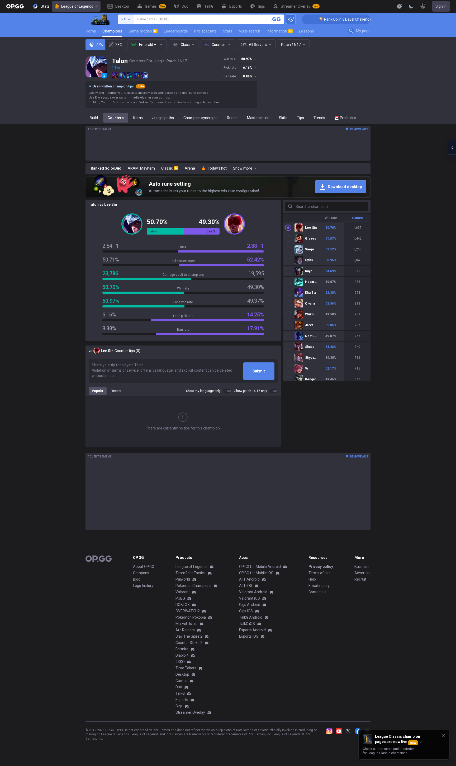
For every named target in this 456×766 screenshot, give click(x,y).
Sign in (440, 6)
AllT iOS (245, 585)
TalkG (180, 693)
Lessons (306, 31)
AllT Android (249, 579)
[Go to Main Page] (15, 6)
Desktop (182, 674)
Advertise (362, 573)
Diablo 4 (182, 655)
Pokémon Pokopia (190, 617)
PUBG (180, 598)
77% (99, 45)
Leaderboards (176, 31)
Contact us (317, 592)
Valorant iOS (249, 598)
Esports (181, 700)
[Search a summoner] (276, 19)
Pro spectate (205, 31)
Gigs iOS (246, 611)
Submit (259, 371)
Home (91, 31)
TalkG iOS (247, 624)
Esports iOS (248, 636)
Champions (112, 31)
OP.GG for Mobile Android (260, 566)
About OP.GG (143, 566)
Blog (136, 579)
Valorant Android (253, 592)
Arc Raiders (185, 630)
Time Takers (185, 668)
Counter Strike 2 (188, 643)
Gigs (179, 706)
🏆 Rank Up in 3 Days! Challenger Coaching (330, 19)
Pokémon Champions (193, 585)
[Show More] (399, 6)
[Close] (443, 735)
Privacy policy (320, 566)
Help (312, 579)
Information (279, 31)
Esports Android (252, 630)
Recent (116, 391)
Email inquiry (319, 585)
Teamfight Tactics (190, 573)
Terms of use (319, 573)
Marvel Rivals (186, 624)
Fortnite (181, 649)
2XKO (180, 662)
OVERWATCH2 (187, 611)
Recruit (360, 579)
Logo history (143, 585)
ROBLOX (182, 604)
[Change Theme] (411, 6)
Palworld (182, 579)
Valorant (182, 592)
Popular (97, 391)
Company (141, 573)
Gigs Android (249, 604)
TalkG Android (250, 617)
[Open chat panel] (452, 148)
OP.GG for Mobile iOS (256, 573)
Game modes (142, 31)
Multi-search (249, 31)
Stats (227, 31)
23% (118, 45)
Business (361, 566)
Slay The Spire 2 (188, 636)
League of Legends (77, 6)
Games (181, 681)
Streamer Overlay (190, 712)
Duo (178, 687)
